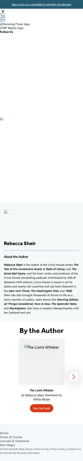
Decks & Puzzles (11, 437)
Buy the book (41, 408)
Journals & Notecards (14, 441)
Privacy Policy (57, 449)
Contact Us (73, 449)
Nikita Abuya (41, 399)
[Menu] (2, 19)
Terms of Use (41, 449)
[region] (41, 377)
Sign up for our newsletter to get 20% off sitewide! (41, 4)
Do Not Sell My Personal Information (20, 453)
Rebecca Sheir (34, 395)
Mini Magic (7, 445)
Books (4, 433)
